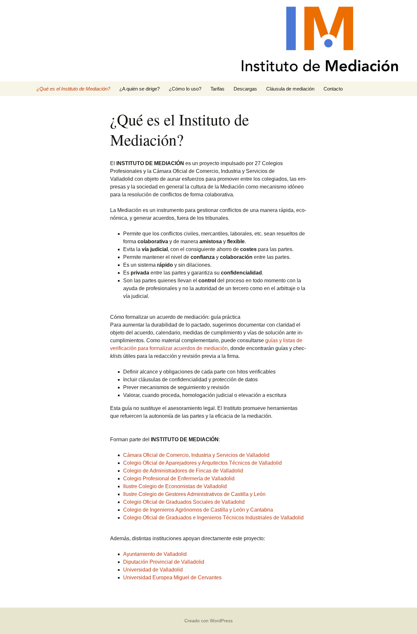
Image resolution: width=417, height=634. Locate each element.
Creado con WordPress (208, 620)
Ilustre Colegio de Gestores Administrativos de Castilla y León (194, 494)
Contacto (333, 89)
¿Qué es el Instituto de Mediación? (73, 89)
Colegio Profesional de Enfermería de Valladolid (179, 478)
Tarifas (217, 89)
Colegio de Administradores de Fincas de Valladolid (183, 470)
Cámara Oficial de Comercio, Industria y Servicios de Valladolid (196, 455)
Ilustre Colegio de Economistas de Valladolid (175, 486)
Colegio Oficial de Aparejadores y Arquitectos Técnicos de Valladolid (202, 463)
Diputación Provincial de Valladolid (163, 562)
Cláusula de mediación (290, 89)
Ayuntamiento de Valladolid (155, 554)
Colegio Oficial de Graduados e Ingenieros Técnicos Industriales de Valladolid (213, 517)
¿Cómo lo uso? (185, 89)
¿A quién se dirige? (139, 89)
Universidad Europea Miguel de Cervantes (172, 577)
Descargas (245, 89)
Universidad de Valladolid (153, 569)
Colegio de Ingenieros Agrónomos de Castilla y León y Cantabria (198, 510)
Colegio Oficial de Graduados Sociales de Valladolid (184, 502)
